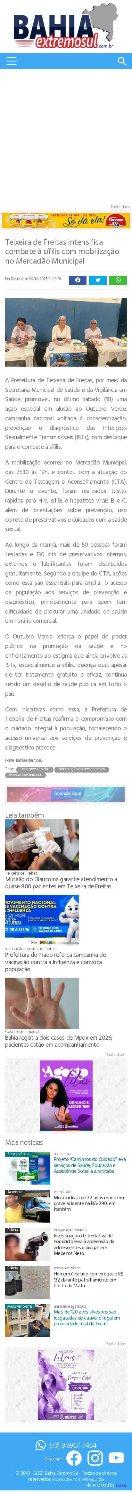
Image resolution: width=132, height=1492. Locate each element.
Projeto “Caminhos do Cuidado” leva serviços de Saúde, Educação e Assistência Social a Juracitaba (90, 1165)
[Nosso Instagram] (95, 1458)
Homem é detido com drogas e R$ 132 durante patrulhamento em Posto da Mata (88, 1279)
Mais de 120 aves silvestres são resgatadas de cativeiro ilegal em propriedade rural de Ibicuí (87, 1317)
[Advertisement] (66, 138)
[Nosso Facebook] (74, 1458)
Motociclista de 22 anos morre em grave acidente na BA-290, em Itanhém (89, 1203)
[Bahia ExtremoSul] (66, 25)
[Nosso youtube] (116, 1458)
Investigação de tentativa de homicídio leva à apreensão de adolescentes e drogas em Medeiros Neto (84, 1244)
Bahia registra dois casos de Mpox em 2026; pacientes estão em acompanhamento (58, 1041)
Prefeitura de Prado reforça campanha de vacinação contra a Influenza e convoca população (55, 961)
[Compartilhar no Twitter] (98, 280)
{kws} (121, 1484)
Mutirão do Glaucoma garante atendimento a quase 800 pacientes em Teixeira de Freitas (61, 882)
